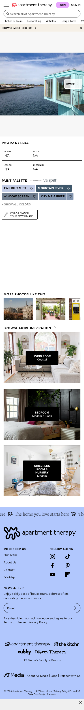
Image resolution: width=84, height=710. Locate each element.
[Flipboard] (67, 574)
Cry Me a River (53, 196)
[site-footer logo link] (14, 675)
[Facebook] (52, 565)
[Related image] (18, 309)
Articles (51, 21)
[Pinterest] (67, 565)
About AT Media (37, 675)
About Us (10, 562)
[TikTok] (67, 556)
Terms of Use (13, 622)
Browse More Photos (17, 28)
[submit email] (74, 608)
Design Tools (68, 21)
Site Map (9, 577)
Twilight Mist (15, 188)
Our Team (10, 554)
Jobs (54, 675)
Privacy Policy (37, 622)
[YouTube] (52, 574)
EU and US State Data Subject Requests (54, 692)
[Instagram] (52, 556)
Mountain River (50, 188)
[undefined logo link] (32, 5)
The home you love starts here (40, 514)
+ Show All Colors (16, 204)
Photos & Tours (13, 21)
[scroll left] (7, 309)
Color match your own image (22, 214)
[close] (80, 702)
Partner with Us (70, 675)
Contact (9, 569)
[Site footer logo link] (42, 533)
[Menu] (6, 5)
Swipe (70, 84)
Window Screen (16, 196)
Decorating (34, 21)
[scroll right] (76, 309)
